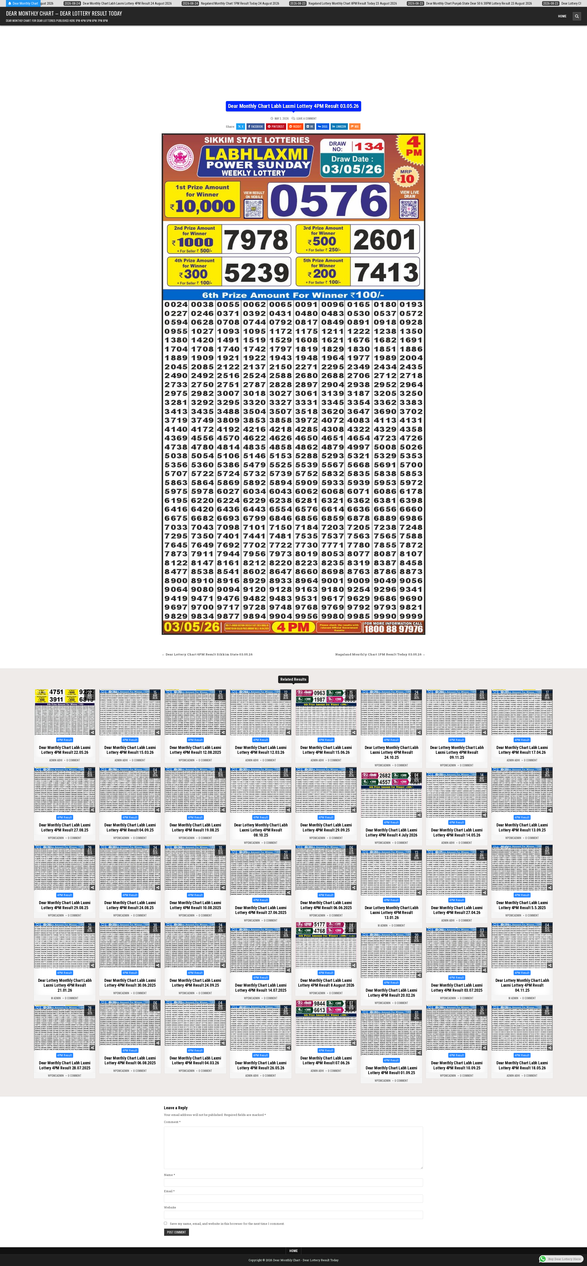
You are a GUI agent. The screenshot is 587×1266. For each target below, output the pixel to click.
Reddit (297, 126)
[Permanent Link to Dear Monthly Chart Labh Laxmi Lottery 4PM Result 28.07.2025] (64, 1028)
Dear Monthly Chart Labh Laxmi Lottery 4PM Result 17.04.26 (522, 750)
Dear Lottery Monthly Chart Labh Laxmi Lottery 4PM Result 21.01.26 (65, 985)
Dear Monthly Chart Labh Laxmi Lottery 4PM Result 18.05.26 (522, 1065)
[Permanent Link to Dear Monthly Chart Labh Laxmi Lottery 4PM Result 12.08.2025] (195, 712)
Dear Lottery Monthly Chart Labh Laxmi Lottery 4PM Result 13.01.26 (391, 912)
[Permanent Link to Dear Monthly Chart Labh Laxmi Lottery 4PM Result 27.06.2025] (260, 872)
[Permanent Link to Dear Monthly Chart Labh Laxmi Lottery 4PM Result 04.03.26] (195, 1023)
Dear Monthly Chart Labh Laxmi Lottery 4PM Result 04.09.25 (130, 827)
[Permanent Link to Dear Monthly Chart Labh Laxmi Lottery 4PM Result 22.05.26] (64, 712)
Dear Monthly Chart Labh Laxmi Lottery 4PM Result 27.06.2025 (261, 910)
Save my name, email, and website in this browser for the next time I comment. (227, 1224)
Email (169, 1191)
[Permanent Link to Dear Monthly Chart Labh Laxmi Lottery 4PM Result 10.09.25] (456, 1028)
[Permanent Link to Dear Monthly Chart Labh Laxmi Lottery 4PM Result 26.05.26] (260, 1028)
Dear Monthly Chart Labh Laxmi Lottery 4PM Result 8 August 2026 (326, 983)
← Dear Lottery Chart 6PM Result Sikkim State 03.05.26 (207, 654)
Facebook (257, 126)
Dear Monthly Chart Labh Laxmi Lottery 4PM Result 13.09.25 (522, 827)
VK (311, 126)
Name (169, 1175)
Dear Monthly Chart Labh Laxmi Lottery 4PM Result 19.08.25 (195, 827)
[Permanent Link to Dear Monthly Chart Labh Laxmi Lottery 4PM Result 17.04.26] (522, 712)
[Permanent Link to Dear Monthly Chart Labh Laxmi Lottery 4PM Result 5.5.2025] (522, 868)
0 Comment (73, 760)
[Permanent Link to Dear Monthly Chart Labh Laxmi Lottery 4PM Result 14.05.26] (456, 795)
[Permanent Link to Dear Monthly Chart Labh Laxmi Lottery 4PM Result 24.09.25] (195, 945)
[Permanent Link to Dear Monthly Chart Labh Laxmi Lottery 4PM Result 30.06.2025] (130, 945)
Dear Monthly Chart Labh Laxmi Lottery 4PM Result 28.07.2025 (65, 1065)
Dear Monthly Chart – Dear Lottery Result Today (64, 13)
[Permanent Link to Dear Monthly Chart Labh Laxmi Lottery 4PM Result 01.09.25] (391, 1033)
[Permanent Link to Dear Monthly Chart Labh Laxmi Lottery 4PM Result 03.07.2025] (456, 950)
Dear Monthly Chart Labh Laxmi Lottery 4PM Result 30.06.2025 (130, 983)
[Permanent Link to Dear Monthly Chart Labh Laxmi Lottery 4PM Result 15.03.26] (130, 712)
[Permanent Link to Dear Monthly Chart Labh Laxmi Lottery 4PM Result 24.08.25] (130, 868)
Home (562, 16)
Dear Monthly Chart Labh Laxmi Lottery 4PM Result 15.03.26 (130, 750)
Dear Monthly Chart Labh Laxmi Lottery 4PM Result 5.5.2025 (522, 905)
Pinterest (278, 126)
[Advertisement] (293, 67)
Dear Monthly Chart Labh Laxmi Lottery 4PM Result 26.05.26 (261, 1065)
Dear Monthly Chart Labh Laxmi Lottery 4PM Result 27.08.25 (65, 827)
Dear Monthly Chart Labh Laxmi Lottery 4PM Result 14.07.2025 (261, 988)
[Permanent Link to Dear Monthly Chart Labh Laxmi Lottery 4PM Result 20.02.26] (391, 955)
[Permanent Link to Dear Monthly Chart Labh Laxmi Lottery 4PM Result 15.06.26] (326, 712)
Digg (324, 126)
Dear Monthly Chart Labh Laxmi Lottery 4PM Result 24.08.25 (130, 905)
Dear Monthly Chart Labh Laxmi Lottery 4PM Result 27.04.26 (457, 910)
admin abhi (55, 760)
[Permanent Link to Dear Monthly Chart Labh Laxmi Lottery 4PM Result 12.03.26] (260, 712)
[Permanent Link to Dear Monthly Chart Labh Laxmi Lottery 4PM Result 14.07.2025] (260, 950)
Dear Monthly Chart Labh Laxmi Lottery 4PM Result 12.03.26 (261, 750)
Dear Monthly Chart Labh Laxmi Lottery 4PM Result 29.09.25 (326, 827)
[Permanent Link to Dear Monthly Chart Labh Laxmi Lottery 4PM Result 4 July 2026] (391, 795)
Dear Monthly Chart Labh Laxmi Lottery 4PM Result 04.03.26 (195, 1060)
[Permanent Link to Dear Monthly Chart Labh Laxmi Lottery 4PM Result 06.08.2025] (130, 1023)
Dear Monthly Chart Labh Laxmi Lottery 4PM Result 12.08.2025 (195, 750)
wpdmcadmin (186, 760)
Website (170, 1207)
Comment (172, 1122)
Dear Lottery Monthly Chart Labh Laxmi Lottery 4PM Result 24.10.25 (391, 752)
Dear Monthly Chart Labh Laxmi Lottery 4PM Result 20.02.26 (391, 993)
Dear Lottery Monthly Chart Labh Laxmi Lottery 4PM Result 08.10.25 (261, 830)
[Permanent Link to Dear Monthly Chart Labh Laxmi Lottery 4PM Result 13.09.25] (522, 790)
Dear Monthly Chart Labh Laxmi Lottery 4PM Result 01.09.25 (391, 1070)
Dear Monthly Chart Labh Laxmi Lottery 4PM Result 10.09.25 (457, 1065)
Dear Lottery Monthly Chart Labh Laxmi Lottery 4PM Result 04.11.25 (522, 985)
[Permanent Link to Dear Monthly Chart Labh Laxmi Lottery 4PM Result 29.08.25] (64, 868)
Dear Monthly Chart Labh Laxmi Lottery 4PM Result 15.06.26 (326, 750)
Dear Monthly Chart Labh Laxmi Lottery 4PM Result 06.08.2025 (130, 1060)
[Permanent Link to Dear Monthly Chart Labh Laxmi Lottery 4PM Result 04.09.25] (130, 790)
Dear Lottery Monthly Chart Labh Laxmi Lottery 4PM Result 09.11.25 (457, 752)
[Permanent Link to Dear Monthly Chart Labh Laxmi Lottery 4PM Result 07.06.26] (326, 1023)
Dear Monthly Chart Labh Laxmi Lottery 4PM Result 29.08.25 (65, 905)
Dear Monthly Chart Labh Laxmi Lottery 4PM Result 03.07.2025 (457, 988)
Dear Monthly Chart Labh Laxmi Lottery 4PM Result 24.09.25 (195, 983)
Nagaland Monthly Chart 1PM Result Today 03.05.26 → (380, 654)
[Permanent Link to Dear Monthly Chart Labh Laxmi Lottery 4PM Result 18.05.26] (522, 1028)
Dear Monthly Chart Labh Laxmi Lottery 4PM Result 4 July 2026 (391, 832)
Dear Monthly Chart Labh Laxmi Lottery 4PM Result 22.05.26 (65, 750)
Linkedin (341, 126)
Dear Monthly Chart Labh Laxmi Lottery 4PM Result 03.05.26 (293, 106)
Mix (357, 126)
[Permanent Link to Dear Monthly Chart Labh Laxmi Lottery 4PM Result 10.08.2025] (195, 868)
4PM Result (64, 740)
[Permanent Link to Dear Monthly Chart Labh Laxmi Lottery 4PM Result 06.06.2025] (326, 868)
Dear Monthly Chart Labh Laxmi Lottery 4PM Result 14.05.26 (457, 832)
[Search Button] (577, 16)
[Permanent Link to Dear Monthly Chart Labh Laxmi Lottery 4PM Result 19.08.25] (195, 790)
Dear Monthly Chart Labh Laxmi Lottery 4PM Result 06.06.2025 (326, 905)
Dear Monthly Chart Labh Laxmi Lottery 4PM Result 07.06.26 (326, 1060)
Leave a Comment (306, 118)
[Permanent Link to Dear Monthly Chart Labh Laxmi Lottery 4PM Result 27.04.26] (456, 872)
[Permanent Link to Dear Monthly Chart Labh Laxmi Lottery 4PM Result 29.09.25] (326, 790)
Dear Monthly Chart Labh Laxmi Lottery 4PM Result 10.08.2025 (195, 905)
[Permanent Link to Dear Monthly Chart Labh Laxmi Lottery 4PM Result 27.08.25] (64, 790)
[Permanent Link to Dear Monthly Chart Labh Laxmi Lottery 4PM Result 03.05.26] (293, 384)
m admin (383, 925)
